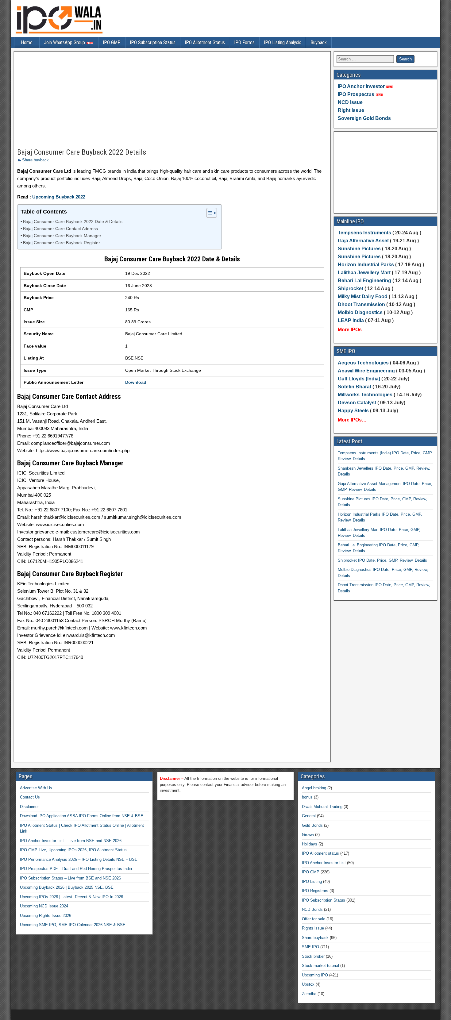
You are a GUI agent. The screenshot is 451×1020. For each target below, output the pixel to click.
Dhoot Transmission (361, 304)
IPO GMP (112, 42)
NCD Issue (350, 102)
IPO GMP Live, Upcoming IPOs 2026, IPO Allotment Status (73, 850)
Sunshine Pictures (359, 248)
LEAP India (351, 320)
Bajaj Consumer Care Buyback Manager (62, 235)
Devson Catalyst (357, 402)
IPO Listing (312, 881)
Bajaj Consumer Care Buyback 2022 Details (81, 152)
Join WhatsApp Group (65, 42)
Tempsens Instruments (364, 232)
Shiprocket (350, 288)
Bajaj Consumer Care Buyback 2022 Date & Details (72, 221)
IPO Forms (244, 42)
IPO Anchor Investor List (324, 862)
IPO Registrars (315, 890)
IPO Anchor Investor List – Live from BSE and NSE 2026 (70, 840)
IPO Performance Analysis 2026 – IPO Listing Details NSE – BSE (78, 859)
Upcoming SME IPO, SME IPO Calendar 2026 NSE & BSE (72, 924)
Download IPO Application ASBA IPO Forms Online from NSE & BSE (81, 816)
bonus (307, 797)
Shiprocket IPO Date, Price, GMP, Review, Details (382, 560)
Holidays (309, 844)
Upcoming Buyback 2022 (58, 196)
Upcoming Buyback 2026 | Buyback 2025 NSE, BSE (67, 887)
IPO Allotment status (320, 853)
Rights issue (313, 928)
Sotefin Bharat (354, 386)
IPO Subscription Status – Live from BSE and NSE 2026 (70, 878)
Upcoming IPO (315, 975)
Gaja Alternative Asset (363, 240)
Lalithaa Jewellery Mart (364, 272)
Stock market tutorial (320, 965)
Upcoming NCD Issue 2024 (44, 906)
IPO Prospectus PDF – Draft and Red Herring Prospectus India (76, 868)
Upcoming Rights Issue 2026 (45, 915)
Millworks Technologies (365, 394)
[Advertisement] (172, 100)
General (309, 816)
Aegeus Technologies (363, 362)
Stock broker (313, 956)
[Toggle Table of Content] (208, 213)
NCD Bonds (312, 909)
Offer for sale (313, 919)
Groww (308, 834)
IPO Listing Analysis (282, 42)
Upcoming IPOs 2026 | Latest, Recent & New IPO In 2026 (71, 897)
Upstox (308, 984)
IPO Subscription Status (152, 42)
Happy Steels (353, 410)
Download (135, 382)
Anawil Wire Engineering (366, 370)
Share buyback (35, 160)
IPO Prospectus (356, 94)
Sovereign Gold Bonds (364, 118)
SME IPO (310, 947)
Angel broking (314, 788)
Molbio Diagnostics (360, 312)
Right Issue (351, 110)
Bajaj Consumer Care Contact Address (60, 228)
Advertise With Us (36, 788)
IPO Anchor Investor (361, 86)
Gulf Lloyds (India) (359, 378)
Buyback (318, 42)
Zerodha (309, 993)
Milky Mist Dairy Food (362, 296)
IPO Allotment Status (205, 42)
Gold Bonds (312, 825)
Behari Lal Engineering (364, 280)
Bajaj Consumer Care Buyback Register (61, 243)
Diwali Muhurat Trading (322, 806)
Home (27, 42)
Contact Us (30, 797)
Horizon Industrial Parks (366, 264)
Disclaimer (29, 806)
